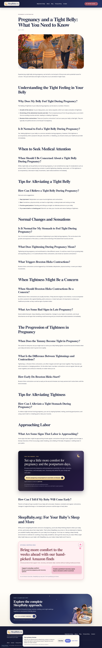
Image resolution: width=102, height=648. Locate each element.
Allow (68, 641)
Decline (60, 641)
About (48, 3)
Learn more (75, 640)
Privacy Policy (58, 3)
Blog (52, 3)
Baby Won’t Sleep (41, 3)
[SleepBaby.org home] (11, 4)
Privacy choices (5, 645)
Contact (65, 3)
